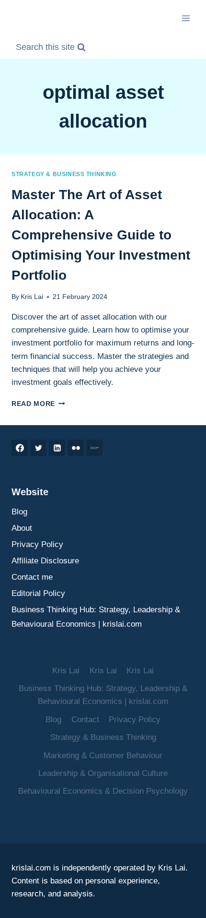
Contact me (32, 577)
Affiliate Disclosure (45, 560)
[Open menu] (186, 18)
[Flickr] (76, 448)
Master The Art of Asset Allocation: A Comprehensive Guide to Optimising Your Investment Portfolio (100, 235)
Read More (38, 403)
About (21, 528)
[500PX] (94, 448)
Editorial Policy (38, 593)
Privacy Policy (37, 544)
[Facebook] (19, 448)
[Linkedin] (57, 448)
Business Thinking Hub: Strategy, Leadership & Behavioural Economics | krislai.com (95, 617)
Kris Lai (32, 296)
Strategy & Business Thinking (63, 174)
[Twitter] (38, 448)
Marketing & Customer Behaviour (103, 755)
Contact (85, 719)
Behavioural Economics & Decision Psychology (103, 791)
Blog (19, 511)
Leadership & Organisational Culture (103, 773)
